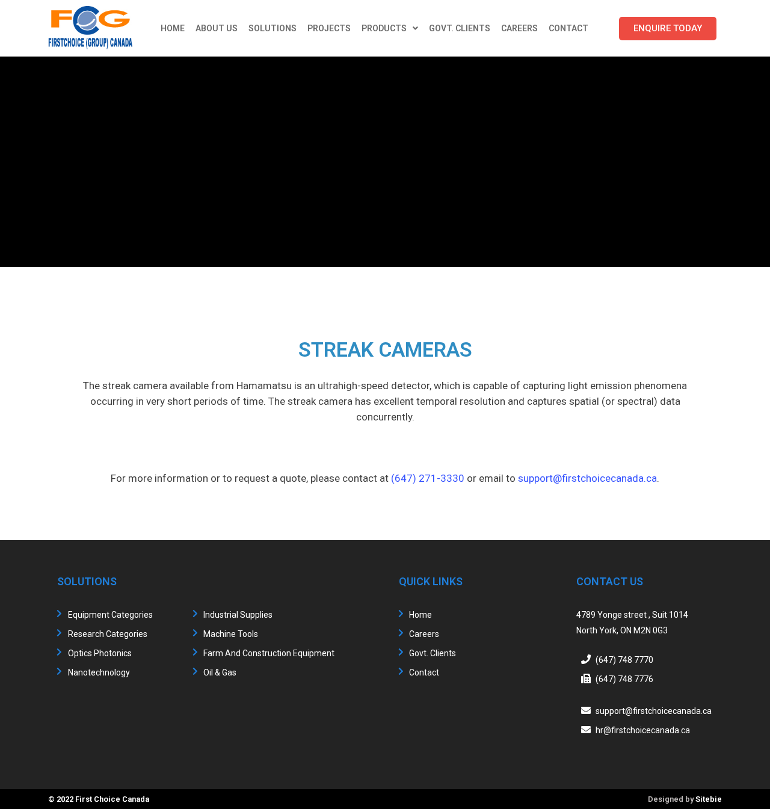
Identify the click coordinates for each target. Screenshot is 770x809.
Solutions (272, 28)
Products (384, 28)
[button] (667, 28)
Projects (329, 28)
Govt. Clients (459, 28)
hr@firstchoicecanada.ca (643, 730)
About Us (217, 28)
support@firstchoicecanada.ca (587, 478)
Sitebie (708, 799)
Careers (519, 28)
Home (173, 28)
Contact (568, 28)
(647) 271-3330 (427, 478)
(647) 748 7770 (624, 660)
